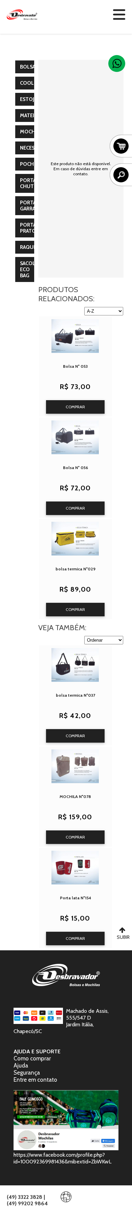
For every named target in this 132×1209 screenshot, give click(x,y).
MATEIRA (30, 115)
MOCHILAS (32, 132)
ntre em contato (37, 1079)
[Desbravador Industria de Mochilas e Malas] (22, 14)
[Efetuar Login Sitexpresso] (37, 1198)
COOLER (30, 83)
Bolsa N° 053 (75, 366)
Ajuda (21, 1065)
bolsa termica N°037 (75, 695)
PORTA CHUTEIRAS (33, 183)
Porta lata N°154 (75, 897)
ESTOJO (29, 99)
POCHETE (31, 164)
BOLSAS (29, 67)
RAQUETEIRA (34, 247)
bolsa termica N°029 (75, 568)
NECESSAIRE (33, 148)
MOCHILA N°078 (75, 796)
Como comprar (32, 1058)
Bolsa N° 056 (75, 467)
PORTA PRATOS (29, 228)
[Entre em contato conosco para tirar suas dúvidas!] (116, 63)
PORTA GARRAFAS (31, 206)
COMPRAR (75, 406)
